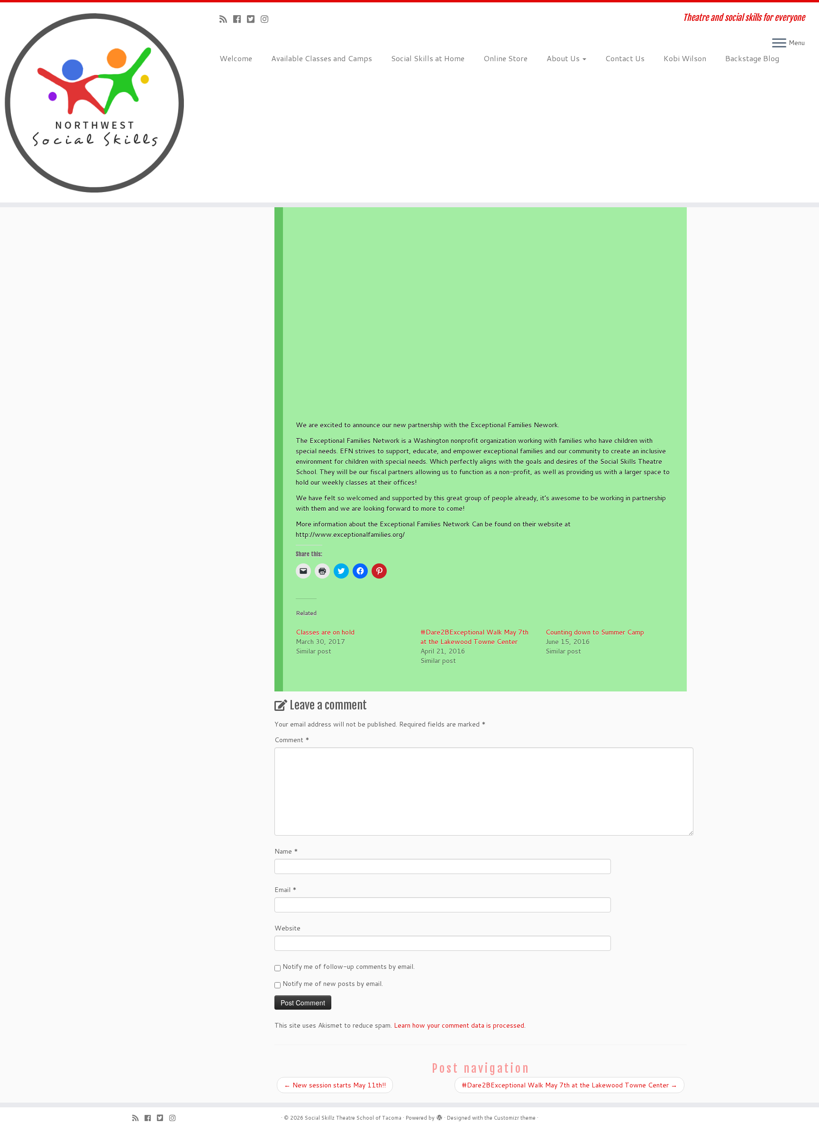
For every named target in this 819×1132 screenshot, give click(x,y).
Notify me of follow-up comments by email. (348, 966)
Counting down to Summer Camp (595, 632)
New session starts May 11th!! (335, 1085)
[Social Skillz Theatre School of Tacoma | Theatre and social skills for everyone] (94, 102)
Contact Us (625, 58)
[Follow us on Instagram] (267, 19)
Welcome (235, 58)
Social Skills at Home (427, 58)
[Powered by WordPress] (439, 1116)
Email (285, 889)
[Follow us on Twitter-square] (254, 19)
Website (287, 928)
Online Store (505, 58)
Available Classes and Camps (321, 58)
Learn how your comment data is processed (459, 1025)
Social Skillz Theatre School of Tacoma (353, 1118)
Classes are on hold (325, 632)
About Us (564, 58)
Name (286, 851)
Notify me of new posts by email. (332, 983)
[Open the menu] (779, 44)
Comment (291, 740)
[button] (485, 342)
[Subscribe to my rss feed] (226, 19)
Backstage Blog (752, 58)
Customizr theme (515, 1118)
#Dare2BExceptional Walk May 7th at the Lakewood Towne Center (474, 636)
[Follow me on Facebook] (240, 19)
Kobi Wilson (685, 58)
